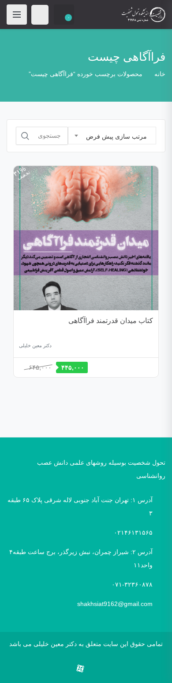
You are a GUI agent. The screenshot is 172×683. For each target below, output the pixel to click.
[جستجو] (25, 136)
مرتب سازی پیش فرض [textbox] (116, 136)
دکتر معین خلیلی (35, 345)
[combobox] (112, 135)
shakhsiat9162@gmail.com (115, 603)
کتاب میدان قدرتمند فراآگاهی (110, 320)
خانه (159, 73)
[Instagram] (94, 668)
